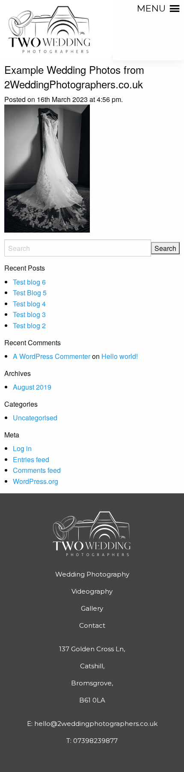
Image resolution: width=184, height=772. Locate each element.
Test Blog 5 (30, 292)
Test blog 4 (29, 304)
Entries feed (31, 459)
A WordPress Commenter (51, 356)
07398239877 (95, 741)
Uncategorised (35, 417)
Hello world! (119, 356)
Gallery (92, 608)
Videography (92, 591)
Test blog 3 (29, 314)
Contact (92, 625)
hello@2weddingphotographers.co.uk (95, 724)
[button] (151, 8)
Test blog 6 (29, 282)
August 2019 (32, 387)
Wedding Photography (92, 574)
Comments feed (37, 470)
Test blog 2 (29, 325)
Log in (22, 448)
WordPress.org (35, 481)
